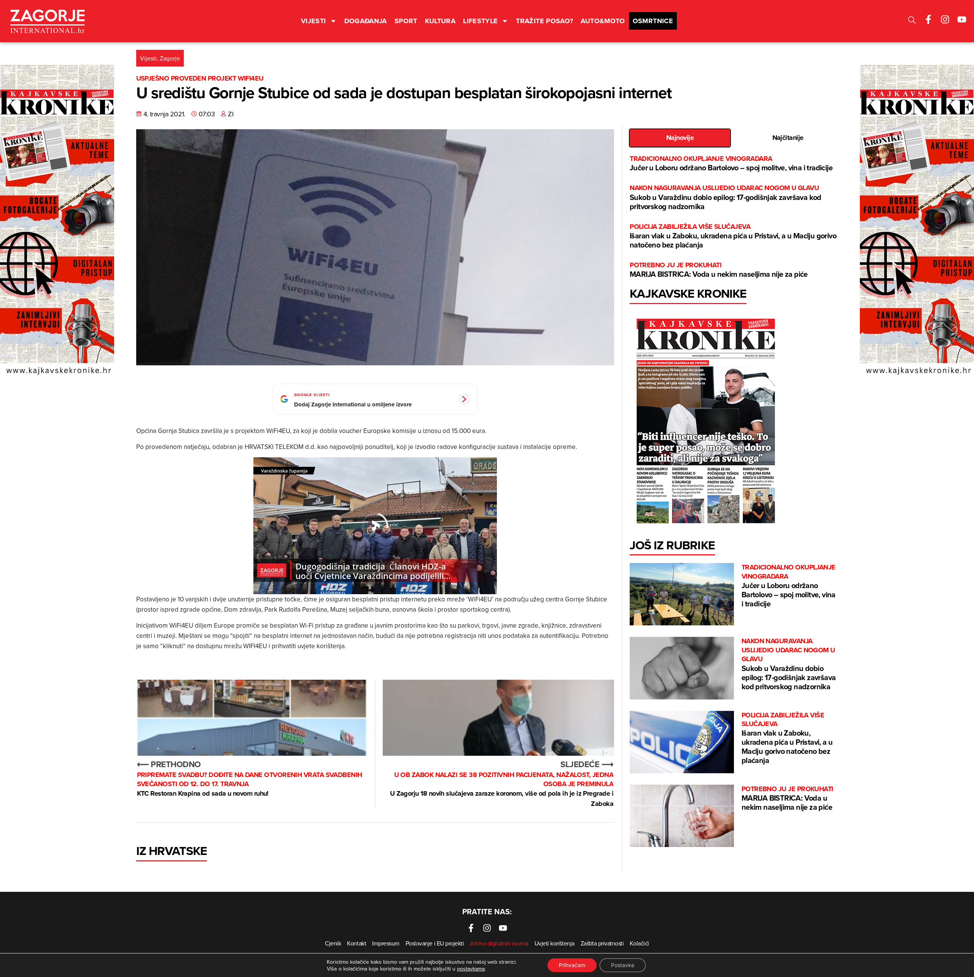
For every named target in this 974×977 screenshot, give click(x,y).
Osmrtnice (653, 21)
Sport (406, 21)
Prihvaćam (572, 965)
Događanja (365, 21)
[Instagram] (945, 19)
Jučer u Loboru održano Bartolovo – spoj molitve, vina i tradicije (731, 163)
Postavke (622, 965)
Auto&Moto (603, 21)
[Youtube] (961, 19)
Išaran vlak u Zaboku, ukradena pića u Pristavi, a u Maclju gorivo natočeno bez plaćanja (733, 236)
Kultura (440, 21)
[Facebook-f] (928, 19)
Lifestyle (480, 21)
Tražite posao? (544, 21)
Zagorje (170, 58)
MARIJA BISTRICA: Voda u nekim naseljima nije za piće (719, 270)
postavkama (471, 968)
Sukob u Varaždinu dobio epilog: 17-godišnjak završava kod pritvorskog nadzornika (725, 197)
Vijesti (313, 21)
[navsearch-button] (912, 21)
